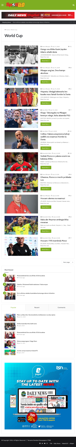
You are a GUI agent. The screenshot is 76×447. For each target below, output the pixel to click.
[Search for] (74, 5)
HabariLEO (65, 443)
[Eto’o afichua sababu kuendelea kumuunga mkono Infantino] (10, 296)
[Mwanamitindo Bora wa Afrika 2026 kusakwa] (10, 278)
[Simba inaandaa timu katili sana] (10, 326)
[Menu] (2, 5)
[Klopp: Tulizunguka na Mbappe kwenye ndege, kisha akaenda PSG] (21, 118)
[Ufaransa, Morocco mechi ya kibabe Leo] (21, 182)
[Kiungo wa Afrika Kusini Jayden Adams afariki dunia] (21, 54)
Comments (61, 307)
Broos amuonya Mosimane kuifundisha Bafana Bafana (29, 22)
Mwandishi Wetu (46, 153)
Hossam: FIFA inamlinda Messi (53, 241)
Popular (13, 307)
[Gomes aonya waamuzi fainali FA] (10, 352)
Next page (66, 262)
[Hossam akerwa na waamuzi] (21, 204)
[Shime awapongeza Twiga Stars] (10, 344)
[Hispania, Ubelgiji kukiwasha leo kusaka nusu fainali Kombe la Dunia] (21, 97)
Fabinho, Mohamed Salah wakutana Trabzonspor (32, 284)
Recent (36, 307)
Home (8, 29)
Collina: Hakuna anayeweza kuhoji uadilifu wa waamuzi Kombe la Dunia (54, 137)
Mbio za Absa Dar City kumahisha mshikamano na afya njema (36, 315)
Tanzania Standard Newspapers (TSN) (39, 440)
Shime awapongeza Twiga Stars (27, 341)
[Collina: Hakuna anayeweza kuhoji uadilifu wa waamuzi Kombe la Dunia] (21, 139)
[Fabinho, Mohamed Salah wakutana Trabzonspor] (10, 287)
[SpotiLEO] (15, 5)
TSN (51, 443)
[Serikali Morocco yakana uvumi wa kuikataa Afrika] (21, 161)
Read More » (46, 60)
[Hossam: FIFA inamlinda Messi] (21, 246)
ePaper (72, 443)
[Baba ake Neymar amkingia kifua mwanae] (21, 225)
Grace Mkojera (46, 46)
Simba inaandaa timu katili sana (27, 324)
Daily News (57, 443)
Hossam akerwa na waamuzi (52, 198)
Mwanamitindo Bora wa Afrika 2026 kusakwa (31, 276)
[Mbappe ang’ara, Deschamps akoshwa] (21, 76)
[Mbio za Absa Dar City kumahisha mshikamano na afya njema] (10, 317)
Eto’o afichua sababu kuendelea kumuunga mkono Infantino (36, 293)
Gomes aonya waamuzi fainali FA (27, 351)
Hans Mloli (45, 110)
